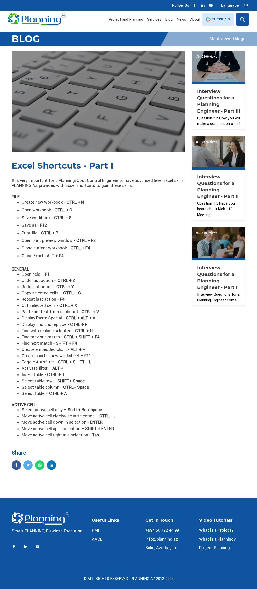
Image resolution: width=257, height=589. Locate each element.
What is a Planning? (217, 539)
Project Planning (214, 547)
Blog (169, 19)
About (195, 19)
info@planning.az (161, 539)
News (181, 19)
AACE (97, 539)
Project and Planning (126, 19)
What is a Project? (216, 530)
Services (154, 19)
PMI (95, 530)
